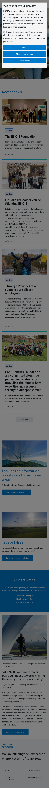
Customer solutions (24, 602)
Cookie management (35, 777)
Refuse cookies (24, 60)
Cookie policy (9, 779)
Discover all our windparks (16, 492)
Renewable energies (24, 595)
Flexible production (24, 599)
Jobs (7, 770)
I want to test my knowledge (17, 558)
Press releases (35, 770)
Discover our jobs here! (15, 732)
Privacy (7, 777)
